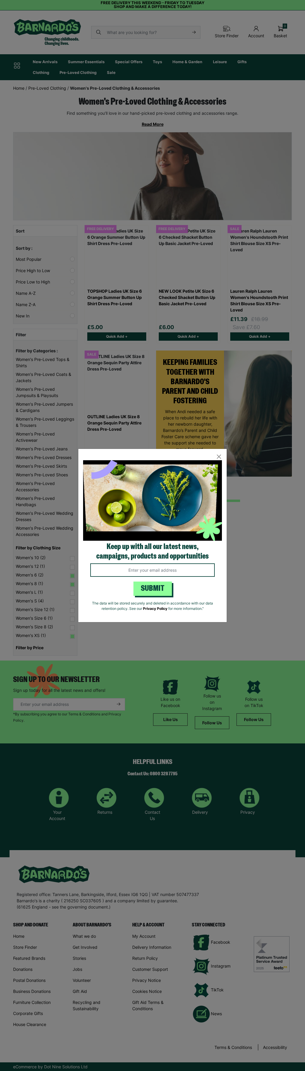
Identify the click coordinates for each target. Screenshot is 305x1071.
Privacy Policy (155, 608)
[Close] (219, 457)
